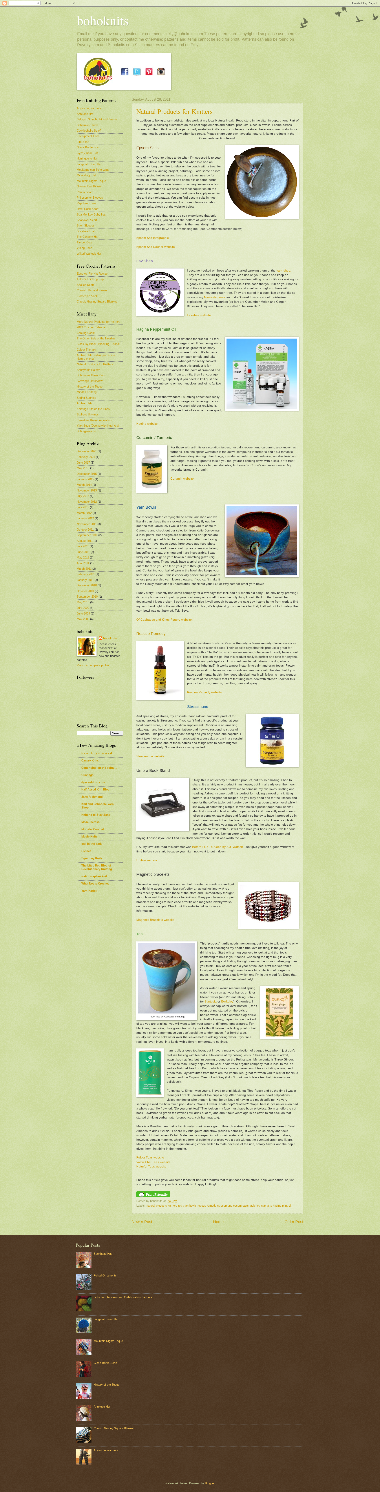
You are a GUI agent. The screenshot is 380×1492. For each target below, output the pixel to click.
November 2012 (87, 501)
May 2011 (83, 557)
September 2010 (87, 596)
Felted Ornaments (105, 1275)
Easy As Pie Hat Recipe (92, 273)
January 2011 (85, 580)
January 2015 (85, 479)
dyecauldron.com (93, 782)
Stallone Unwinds (88, 414)
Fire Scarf (83, 141)
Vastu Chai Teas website (153, 1162)
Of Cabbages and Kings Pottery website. (164, 619)
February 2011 (86, 574)
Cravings (87, 775)
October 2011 (85, 529)
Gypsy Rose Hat (87, 153)
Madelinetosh (90, 822)
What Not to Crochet (95, 883)
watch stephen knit (94, 876)
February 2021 (86, 457)
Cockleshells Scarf (89, 130)
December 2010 (87, 585)
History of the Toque (89, 386)
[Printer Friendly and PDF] (153, 1196)
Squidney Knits (91, 858)
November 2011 (87, 524)
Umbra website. (147, 860)
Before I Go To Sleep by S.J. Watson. (218, 846)
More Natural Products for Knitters (98, 321)
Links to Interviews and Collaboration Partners (123, 1297)
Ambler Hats (85, 403)
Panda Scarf (85, 192)
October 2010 (85, 591)
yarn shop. (283, 270)
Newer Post (142, 1222)
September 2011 (87, 535)
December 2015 (87, 473)
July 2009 (83, 607)
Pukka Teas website (150, 1157)
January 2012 (85, 518)
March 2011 (84, 568)
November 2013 (87, 490)
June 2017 (83, 462)
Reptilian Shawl (86, 203)
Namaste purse (214, 297)
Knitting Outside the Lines (93, 409)
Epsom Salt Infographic (152, 237)
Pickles (86, 851)
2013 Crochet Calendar (91, 327)
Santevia (211, 1001)
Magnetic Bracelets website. (156, 919)
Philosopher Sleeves (90, 197)
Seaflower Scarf (87, 220)
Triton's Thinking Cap (90, 279)
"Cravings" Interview (89, 381)
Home (218, 1222)
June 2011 (83, 552)
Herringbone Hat (87, 158)
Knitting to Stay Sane (95, 814)
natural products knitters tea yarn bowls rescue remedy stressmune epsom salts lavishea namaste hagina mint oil (218, 1205)
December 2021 (87, 451)
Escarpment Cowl (88, 136)
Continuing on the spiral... (99, 767)
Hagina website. (147, 423)
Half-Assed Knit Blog (95, 789)
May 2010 (83, 602)
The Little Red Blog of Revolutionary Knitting (96, 867)
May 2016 (83, 468)
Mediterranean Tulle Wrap (93, 169)
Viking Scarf (84, 248)
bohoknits (103, 20)
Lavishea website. (199, 315)
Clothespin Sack (87, 296)
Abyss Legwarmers (89, 108)
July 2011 (83, 546)
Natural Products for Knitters (174, 111)
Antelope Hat (85, 114)
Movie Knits (89, 836)
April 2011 (83, 563)
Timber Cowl (85, 242)
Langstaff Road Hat (89, 164)
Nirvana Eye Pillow (89, 186)
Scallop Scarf (85, 284)
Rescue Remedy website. (205, 692)
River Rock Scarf (88, 208)
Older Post (294, 1222)
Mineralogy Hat (86, 175)
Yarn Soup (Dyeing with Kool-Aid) (98, 425)
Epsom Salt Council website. (156, 246)
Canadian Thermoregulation (94, 420)
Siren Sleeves (86, 225)
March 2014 (84, 484)
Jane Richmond (92, 796)
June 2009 (83, 613)
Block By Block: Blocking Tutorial (98, 344)
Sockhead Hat (86, 231)
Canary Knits (90, 760)
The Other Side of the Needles (96, 338)
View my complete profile (93, 665)
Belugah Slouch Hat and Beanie (97, 119)
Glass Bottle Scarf (88, 147)
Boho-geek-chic (87, 431)
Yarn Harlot (89, 890)
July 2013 (83, 496)
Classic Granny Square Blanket (97, 301)
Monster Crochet (92, 829)
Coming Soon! (86, 333)
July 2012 (83, 507)
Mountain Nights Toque (91, 181)
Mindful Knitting (87, 392)
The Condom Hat (87, 236)
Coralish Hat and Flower (92, 290)
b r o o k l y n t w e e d (96, 753)
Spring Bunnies (86, 397)
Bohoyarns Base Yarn (90, 375)
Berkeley (227, 1001)
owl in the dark (91, 843)
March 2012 (84, 513)
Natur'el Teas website (151, 1166)
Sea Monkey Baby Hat (91, 214)
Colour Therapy (86, 349)
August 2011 (85, 540)
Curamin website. (182, 478)
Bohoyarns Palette (88, 370)
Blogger (209, 1483)
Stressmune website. (150, 756)
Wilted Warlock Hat (89, 253)
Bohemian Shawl (87, 125)
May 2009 (83, 619)
